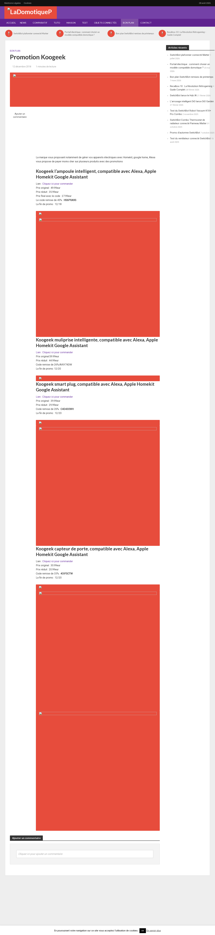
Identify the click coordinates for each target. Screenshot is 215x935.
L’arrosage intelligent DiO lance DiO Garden (192, 101)
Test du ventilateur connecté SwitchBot (190, 138)
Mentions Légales (12, 3)
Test (85, 22)
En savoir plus (154, 930)
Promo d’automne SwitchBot (185, 132)
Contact (146, 22)
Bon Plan (128, 22)
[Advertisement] (98, 129)
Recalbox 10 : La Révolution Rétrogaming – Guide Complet (186, 33)
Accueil (11, 22)
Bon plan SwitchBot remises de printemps (135, 33)
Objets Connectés (105, 22)
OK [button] (142, 931)
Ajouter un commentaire (20, 115)
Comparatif (40, 22)
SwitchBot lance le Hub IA (183, 95)
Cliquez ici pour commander (57, 183)
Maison (71, 22)
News (23, 22)
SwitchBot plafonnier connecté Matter (31, 33)
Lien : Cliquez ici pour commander (54, 352)
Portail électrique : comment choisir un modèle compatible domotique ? (82, 33)
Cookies (27, 3)
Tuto (57, 22)
